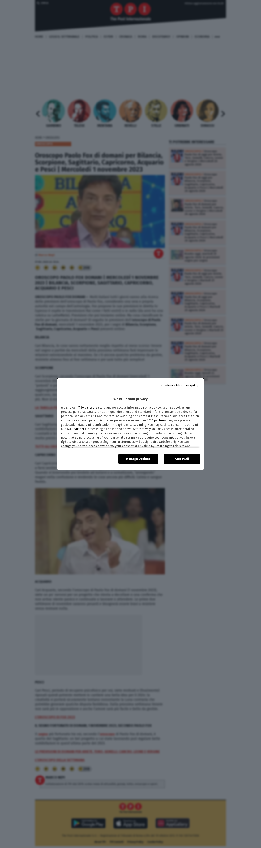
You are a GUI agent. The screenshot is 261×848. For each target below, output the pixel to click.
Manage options (138, 459)
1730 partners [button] (87, 407)
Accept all (182, 459)
